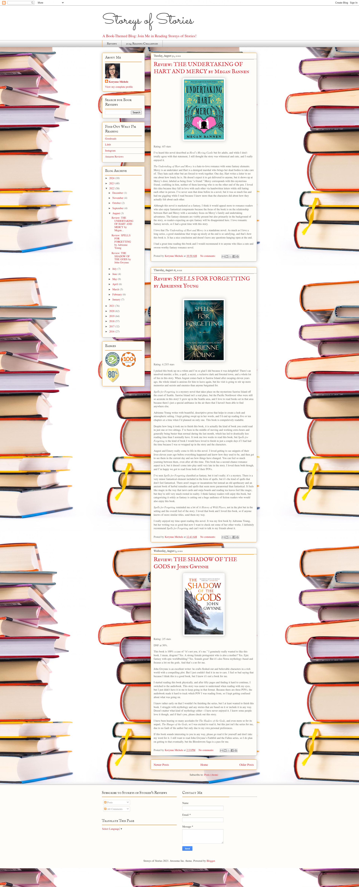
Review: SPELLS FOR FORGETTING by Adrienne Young (121, 241)
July (114, 268)
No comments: (208, 256)
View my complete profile (119, 86)
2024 (112, 178)
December (118, 193)
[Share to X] (230, 256)
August (116, 213)
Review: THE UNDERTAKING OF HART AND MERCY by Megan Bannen (201, 68)
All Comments (114, 809)
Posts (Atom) (211, 774)
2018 (112, 321)
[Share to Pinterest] (237, 256)
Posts (109, 802)
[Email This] (223, 256)
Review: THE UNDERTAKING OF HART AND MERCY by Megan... (122, 224)
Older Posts (246, 764)
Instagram (110, 150)
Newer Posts (161, 764)
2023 (112, 183)
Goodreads (110, 138)
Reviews (112, 44)
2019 (112, 316)
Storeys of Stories (147, 20)
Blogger (211, 860)
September (118, 208)
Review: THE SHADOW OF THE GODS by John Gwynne (195, 563)
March (116, 289)
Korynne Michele (118, 82)
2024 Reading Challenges (142, 44)
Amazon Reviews (114, 156)
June (115, 274)
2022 (112, 188)
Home (204, 764)
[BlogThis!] (227, 256)
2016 (112, 331)
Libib (108, 144)
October (117, 203)
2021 (112, 306)
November (118, 198)
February (117, 294)
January (116, 299)
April (115, 284)
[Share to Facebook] (234, 256)
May (115, 279)
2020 (112, 311)
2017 (112, 326)
